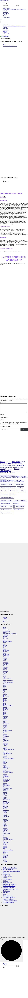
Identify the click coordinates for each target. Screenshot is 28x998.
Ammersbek (5, 629)
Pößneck (5, 797)
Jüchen (4, 722)
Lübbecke (5, 756)
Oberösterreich (6, 785)
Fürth (4, 681)
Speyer (4, 824)
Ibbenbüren (20, 463)
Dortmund (5, 667)
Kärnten (5, 727)
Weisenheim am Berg (5, 472)
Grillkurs (14, 494)
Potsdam (5, 798)
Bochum (5, 646)
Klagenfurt (5, 735)
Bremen (4, 653)
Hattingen (5, 707)
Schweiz (16, 469)
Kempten (5, 731)
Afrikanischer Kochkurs (6, 484)
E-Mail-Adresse (4, 417)
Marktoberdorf (6, 767)
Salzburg (5, 813)
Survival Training (20, 506)
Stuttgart (5, 830)
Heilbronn (5, 710)
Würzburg (5, 857)
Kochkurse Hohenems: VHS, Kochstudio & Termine (12, 481)
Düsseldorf (5, 671)
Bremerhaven (6, 654)
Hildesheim (5, 714)
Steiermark (5, 826)
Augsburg (5, 632)
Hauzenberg (5, 708)
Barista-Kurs (4, 490)
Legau (4, 748)
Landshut (5, 745)
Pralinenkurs (16, 503)
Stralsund (5, 828)
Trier (4, 835)
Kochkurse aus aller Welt (7, 497)
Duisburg (5, 669)
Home (4, 44)
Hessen (15, 463)
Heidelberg (5, 709)
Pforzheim (5, 795)
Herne (4, 712)
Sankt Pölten (6, 816)
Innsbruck (5, 719)
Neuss (4, 777)
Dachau (1, 463)
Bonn (4, 647)
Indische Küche (7, 882)
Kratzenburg (6, 740)
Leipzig (4, 750)
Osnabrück (5, 790)
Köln (4, 739)
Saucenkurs (3, 506)
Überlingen (5, 838)
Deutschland (6, 663)
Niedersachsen (14, 467)
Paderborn (5, 793)
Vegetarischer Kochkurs (6, 513)
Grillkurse (5, 14)
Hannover (5, 704)
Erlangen (5, 674)
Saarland (5, 811)
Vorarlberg (17, 471)
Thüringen (5, 832)
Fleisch (22, 490)
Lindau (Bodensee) (7, 753)
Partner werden (6, 17)
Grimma (5, 692)
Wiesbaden (5, 852)
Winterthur (5, 853)
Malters (4, 765)
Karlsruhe (5, 726)
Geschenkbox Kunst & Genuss (10, 46)
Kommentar (3, 402)
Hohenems (5, 716)
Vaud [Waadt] (6, 842)
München (5, 774)
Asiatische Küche (19, 484)
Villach (4, 843)
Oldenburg (5, 789)
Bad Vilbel (16, 461)
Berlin (4, 642)
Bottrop (4, 649)
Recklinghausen (6, 802)
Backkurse (5, 12)
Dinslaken (5, 664)
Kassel (4, 729)
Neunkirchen (6, 776)
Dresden (5, 668)
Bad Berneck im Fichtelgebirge (10, 633)
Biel (4, 644)
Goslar (4, 687)
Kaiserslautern (6, 723)
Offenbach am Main (7, 788)
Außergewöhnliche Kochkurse (8, 487)
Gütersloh (5, 694)
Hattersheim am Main (8, 705)
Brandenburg (6, 650)
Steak (11, 506)
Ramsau (5, 801)
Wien (4, 851)
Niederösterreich (6, 779)
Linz (4, 754)
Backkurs (21, 487)
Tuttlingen (5, 837)
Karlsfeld (5, 725)
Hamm (4, 701)
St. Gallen (5, 825)
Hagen (4, 695)
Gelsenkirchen (6, 683)
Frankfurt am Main (7, 678)
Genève (4, 685)
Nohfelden (21, 467)
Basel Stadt (5, 638)
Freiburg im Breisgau (7, 680)
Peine (4, 794)
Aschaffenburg (6, 631)
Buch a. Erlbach (6, 656)
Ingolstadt (5, 718)
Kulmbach (13, 465)
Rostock (5, 808)
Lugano (4, 759)
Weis (4, 848)
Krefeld (4, 741)
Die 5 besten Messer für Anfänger (7, 475)
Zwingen (5, 861)
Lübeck (4, 757)
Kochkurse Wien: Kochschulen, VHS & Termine (11, 480)
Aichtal (2, 462)
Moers (4, 770)
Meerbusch (5, 768)
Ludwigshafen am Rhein (8, 758)
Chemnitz (5, 659)
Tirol (4, 834)
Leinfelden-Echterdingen (5, 467)
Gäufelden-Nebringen (8, 682)
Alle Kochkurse (6, 8)
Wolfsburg (5, 855)
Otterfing (3, 469)
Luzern (4, 761)
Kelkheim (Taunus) (7, 730)
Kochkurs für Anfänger (6, 500)
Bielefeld (5, 645)
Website (2, 419)
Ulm (4, 841)
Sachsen (12, 468)
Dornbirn (5, 665)
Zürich (4, 859)
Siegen (4, 821)
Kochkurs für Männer (20, 500)
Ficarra (4, 677)
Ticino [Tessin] (6, 833)
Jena (4, 721)
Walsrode (5, 846)
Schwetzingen (5, 471)
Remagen (8, 468)
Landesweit (20, 465)
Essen (4, 676)
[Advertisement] (14, 113)
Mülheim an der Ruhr (8, 772)
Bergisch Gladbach (7, 641)
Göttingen (5, 689)
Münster (5, 775)
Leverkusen (5, 752)
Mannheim (5, 766)
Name (2, 414)
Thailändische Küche (6, 509)
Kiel (4, 732)
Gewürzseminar (4, 494)
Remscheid (5, 806)
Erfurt (4, 673)
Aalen (4, 627)
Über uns (5, 617)
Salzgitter (5, 815)
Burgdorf (5, 658)
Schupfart (5, 817)
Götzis (4, 690)
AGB (4, 621)
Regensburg (5, 803)
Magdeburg (5, 762)
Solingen (5, 822)
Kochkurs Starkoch (5, 503)
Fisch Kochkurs (14, 490)
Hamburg (10, 463)
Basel (4, 637)
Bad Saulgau (8, 462)
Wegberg (5, 847)
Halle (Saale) (6, 696)
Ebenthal (5, 463)
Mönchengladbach (7, 771)
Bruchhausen (6, 655)
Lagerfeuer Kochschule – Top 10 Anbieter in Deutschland (13, 476)
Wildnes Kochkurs (8, 902)
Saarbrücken (6, 810)
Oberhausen (5, 784)
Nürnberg (5, 783)
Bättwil (23, 462)
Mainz (4, 763)
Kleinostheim (9, 465)
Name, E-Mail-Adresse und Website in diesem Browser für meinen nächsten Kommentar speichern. (13, 423)
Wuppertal (5, 856)
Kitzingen (3, 465)
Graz (4, 691)
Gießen (4, 686)
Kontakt (5, 15)
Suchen (24, 429)
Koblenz (5, 738)
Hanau (4, 703)
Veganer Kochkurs (18, 509)
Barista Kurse (6, 13)
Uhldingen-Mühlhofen (8, 839)
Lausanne (5, 747)
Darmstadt (5, 662)
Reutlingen (5, 807)
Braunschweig (6, 651)
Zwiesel (13, 472)
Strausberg (5, 829)
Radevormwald (6, 799)
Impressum (5, 619)
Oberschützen (6, 786)
